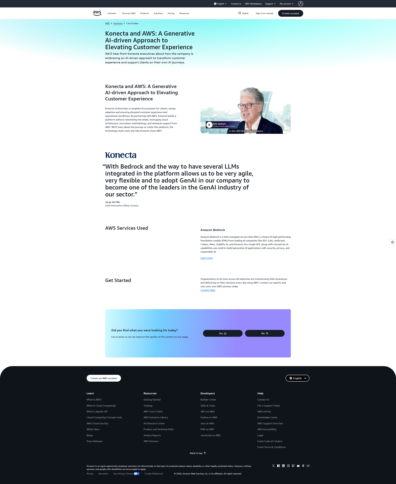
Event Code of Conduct (269, 441)
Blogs (90, 435)
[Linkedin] (283, 466)
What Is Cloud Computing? (101, 405)
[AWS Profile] (300, 3)
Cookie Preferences (154, 473)
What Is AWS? (94, 399)
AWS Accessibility (266, 429)
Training (148, 405)
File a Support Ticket (268, 405)
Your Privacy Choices (123, 473)
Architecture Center (154, 423)
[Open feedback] (392, 242)
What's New (93, 429)
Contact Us (263, 399)
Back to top (196, 453)
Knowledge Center (267, 417)
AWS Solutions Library (156, 417)
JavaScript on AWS (210, 435)
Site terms (103, 473)
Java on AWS (207, 423)
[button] (129, 13)
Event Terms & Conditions (271, 447)
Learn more (206, 257)
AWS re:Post (264, 411)
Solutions (118, 23)
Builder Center (208, 399)
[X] (273, 466)
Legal (260, 435)
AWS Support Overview (270, 423)
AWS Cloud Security (97, 423)
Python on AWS (208, 417)
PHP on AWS (207, 429)
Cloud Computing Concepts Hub (104, 417)
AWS (107, 23)
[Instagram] (288, 466)
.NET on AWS (207, 411)
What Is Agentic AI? (97, 411)
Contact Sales (207, 290)
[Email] (308, 466)
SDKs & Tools (207, 405)
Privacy (90, 473)
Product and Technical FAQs (159, 429)
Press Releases (95, 441)
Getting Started (152, 399)
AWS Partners (151, 441)
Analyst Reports (152, 435)
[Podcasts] (303, 466)
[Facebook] (278, 466)
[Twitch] (293, 466)
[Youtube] (298, 466)
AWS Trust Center (153, 411)
